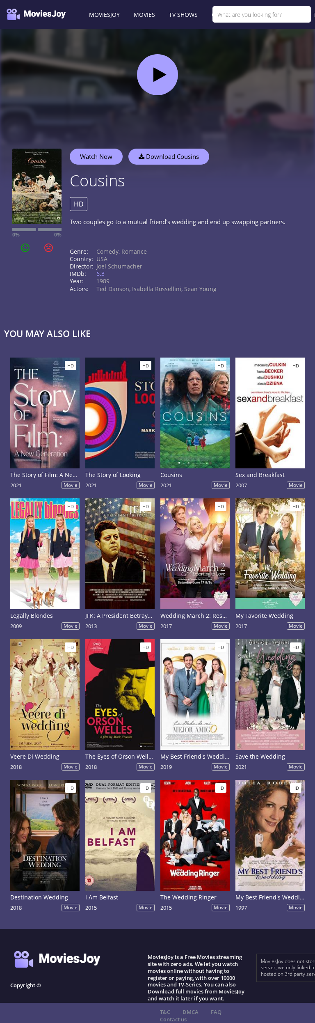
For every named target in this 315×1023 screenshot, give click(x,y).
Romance (134, 251)
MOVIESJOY (104, 14)
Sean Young (200, 289)
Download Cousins (171, 156)
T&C (165, 1012)
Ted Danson (112, 289)
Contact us (173, 1019)
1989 (103, 281)
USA (101, 259)
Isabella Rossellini (156, 289)
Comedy (107, 251)
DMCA (191, 1012)
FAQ (216, 1012)
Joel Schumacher (119, 266)
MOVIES (144, 14)
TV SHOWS (183, 14)
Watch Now (96, 156)
